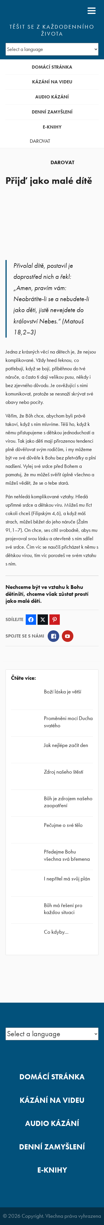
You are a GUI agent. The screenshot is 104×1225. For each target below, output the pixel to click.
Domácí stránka (52, 67)
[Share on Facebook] (31, 619)
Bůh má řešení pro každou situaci (63, 909)
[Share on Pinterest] (54, 619)
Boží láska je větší (62, 691)
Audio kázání (52, 97)
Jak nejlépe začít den (66, 745)
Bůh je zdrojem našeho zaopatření (68, 802)
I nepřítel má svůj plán (67, 878)
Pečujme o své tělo (63, 825)
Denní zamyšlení (52, 112)
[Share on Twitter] (43, 619)
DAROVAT (40, 141)
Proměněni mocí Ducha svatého (68, 722)
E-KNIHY (52, 127)
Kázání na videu (52, 82)
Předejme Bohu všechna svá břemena (67, 855)
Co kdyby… (56, 931)
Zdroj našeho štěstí (63, 771)
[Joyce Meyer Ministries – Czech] (33, 11)
